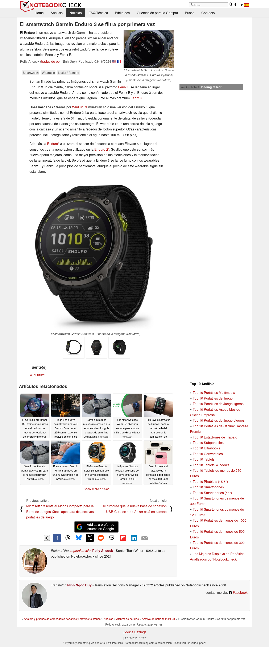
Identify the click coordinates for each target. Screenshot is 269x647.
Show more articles (96, 489)
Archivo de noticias (127, 619)
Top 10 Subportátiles (208, 442)
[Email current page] (145, 538)
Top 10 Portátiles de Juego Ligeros (219, 420)
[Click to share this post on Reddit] (101, 538)
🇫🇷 (119, 61)
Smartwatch (31, 72)
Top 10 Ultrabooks (206, 448)
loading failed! (190, 87)
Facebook (240, 592)
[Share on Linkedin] (134, 538)
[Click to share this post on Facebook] (57, 538)
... (21, 66)
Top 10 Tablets (204, 459)
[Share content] (47, 538)
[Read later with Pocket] (112, 538)
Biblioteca (122, 12)
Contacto (208, 12)
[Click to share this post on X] (90, 538)
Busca (189, 12)
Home (39, 12)
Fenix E (124, 87)
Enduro (52, 143)
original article (80, 550)
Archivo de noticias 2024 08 (158, 619)
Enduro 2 (101, 149)
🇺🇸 (114, 61)
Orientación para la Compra (157, 12)
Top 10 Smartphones (208, 487)
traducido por (51, 61)
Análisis (57, 12)
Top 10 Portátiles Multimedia (214, 392)
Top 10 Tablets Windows (211, 464)
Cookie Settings (134, 632)
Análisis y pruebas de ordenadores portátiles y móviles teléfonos (62, 619)
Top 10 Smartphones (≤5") (212, 492)
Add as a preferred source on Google (100, 526)
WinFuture (79, 107)
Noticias (76, 12)
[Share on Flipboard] (123, 538)
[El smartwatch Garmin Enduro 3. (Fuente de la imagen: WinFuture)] (96, 255)
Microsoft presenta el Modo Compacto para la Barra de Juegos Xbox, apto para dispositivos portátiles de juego (60, 511)
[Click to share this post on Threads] (68, 538)
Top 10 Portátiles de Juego (213, 398)
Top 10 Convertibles (208, 453)
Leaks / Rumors (68, 72)
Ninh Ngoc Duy (79, 585)
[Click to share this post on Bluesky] (79, 538)
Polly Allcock (102, 550)
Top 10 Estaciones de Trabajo (215, 437)
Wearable (48, 72)
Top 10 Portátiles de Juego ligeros (218, 403)
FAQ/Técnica (98, 12)
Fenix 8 (136, 98)
